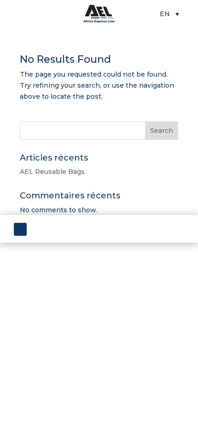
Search (161, 130)
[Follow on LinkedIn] (20, 229)
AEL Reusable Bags (52, 171)
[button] (169, 13)
